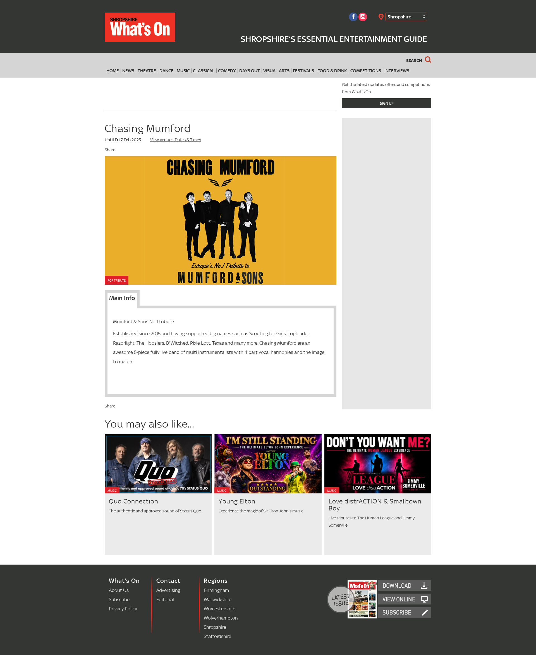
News (128, 70)
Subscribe (119, 599)
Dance (166, 70)
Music (183, 70)
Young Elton (237, 501)
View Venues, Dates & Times (175, 139)
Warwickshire (217, 599)
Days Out (249, 70)
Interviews (396, 70)
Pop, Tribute (116, 280)
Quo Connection (133, 501)
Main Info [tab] (122, 297)
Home (112, 70)
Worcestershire (219, 608)
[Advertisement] (387, 370)
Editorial (165, 599)
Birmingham (216, 590)
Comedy (227, 70)
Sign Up (387, 103)
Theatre (147, 70)
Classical (204, 70)
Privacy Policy (123, 608)
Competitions (365, 70)
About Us (119, 590)
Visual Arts (276, 70)
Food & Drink (332, 70)
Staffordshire (217, 636)
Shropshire (399, 17)
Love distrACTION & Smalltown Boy (375, 504)
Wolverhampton (221, 618)
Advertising (168, 590)
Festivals (303, 70)
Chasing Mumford (148, 128)
